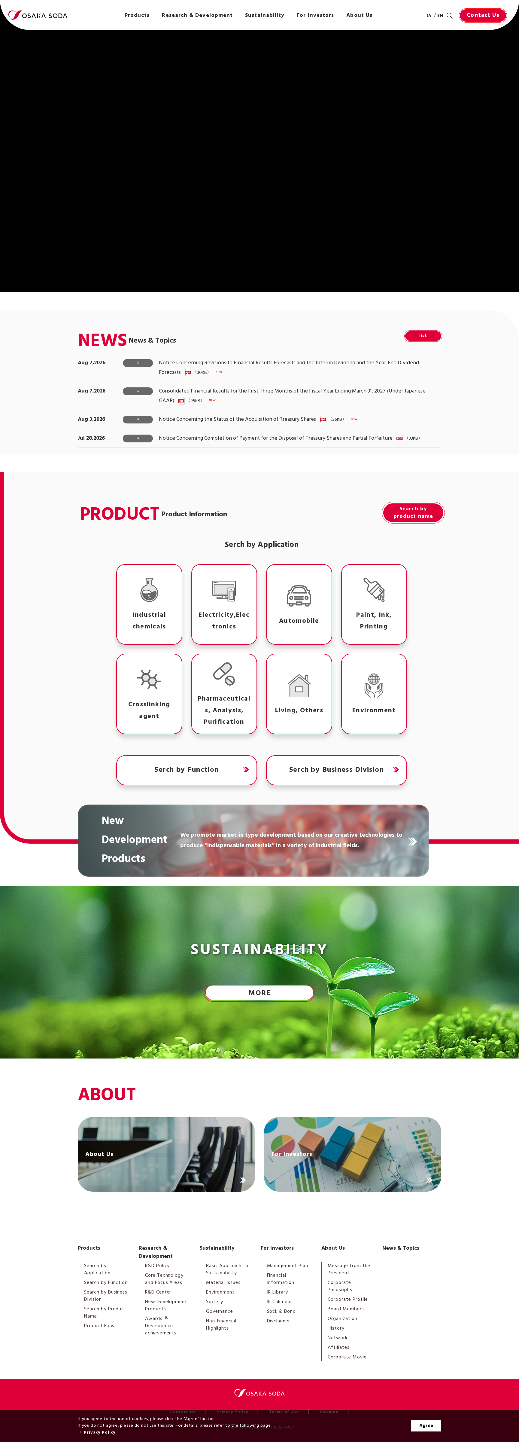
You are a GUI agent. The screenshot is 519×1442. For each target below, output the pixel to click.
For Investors (277, 1248)
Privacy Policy (99, 1432)
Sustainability (217, 1248)
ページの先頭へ (458, 1237)
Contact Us (483, 15)
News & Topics (400, 1248)
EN (440, 15)
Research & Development (156, 1252)
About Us (333, 1248)
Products (89, 1248)
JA (429, 15)
